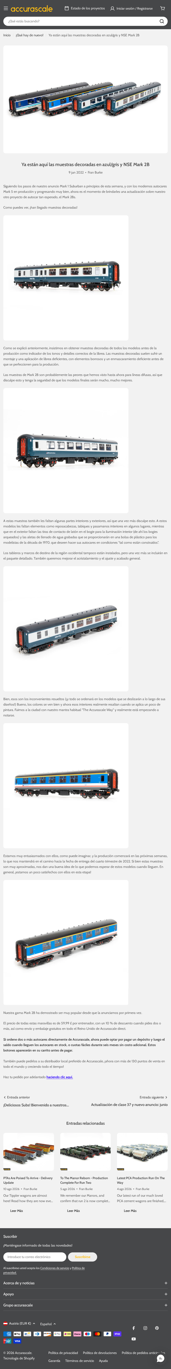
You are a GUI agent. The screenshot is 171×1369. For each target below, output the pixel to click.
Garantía (54, 1361)
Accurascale (23, 1353)
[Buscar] (161, 21)
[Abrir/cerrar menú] (5, 8)
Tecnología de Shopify (19, 1358)
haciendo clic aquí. (60, 1077)
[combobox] (85, 21)
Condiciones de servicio (54, 1268)
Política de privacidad (63, 1353)
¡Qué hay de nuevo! (29, 35)
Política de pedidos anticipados (143, 1353)
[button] (160, 1358)
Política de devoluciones (100, 1353)
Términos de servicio (79, 1361)
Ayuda (103, 1361)
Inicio (7, 35)
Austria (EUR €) (20, 1323)
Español (46, 1324)
